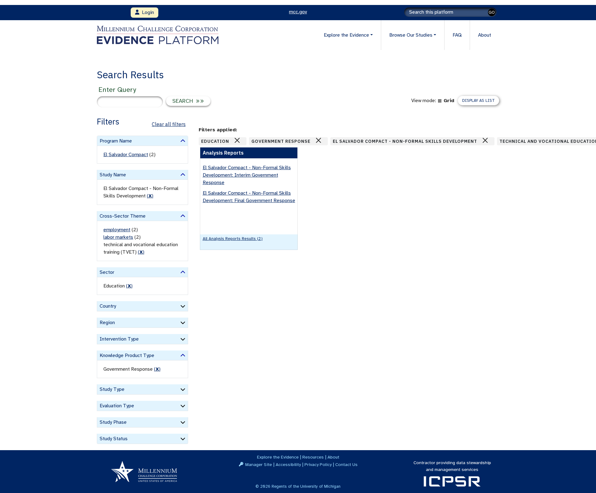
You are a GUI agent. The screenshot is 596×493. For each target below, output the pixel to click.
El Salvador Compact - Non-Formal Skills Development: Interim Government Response (247, 175)
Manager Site (258, 464)
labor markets (118, 237)
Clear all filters (169, 124)
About (484, 35)
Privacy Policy (318, 464)
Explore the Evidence (278, 457)
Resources (313, 457)
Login (146, 12)
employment (116, 230)
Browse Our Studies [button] (410, 35)
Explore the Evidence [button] (346, 35)
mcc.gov (298, 12)
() (150, 196)
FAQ (457, 35)
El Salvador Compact (125, 155)
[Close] (237, 140)
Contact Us (346, 464)
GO (492, 12)
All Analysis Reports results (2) (233, 238)
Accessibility (288, 464)
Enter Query (117, 89)
